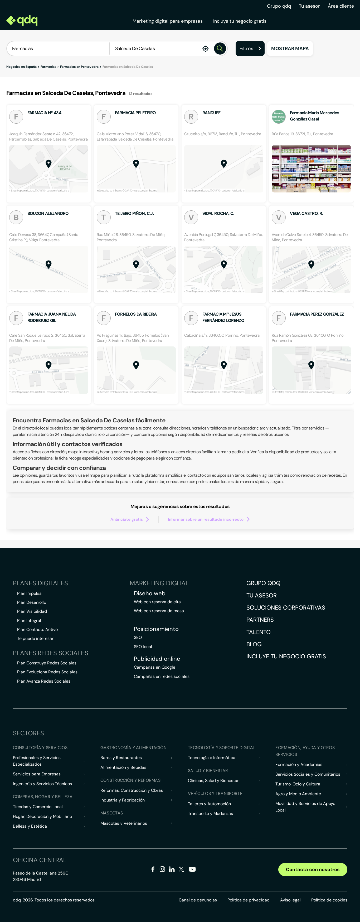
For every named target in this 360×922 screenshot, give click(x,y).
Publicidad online (157, 658)
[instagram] (162, 870)
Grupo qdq (279, 6)
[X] (181, 870)
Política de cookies (329, 900)
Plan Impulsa (29, 593)
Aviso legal (290, 900)
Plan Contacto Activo (37, 629)
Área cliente (341, 6)
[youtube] (192, 871)
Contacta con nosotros (313, 869)
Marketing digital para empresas (168, 21)
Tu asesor (309, 6)
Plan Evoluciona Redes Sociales (47, 672)
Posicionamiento (156, 629)
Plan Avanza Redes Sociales (43, 681)
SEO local (143, 646)
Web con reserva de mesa (159, 611)
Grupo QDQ (263, 583)
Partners (260, 620)
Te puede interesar (35, 638)
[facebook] (153, 870)
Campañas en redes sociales (161, 676)
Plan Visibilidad (32, 611)
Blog (254, 644)
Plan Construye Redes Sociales (46, 663)
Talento (258, 632)
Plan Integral (29, 620)
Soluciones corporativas (285, 607)
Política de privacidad (248, 900)
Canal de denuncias (198, 900)
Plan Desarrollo (31, 602)
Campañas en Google (154, 667)
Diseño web (150, 593)
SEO (138, 637)
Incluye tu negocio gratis (239, 21)
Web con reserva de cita (157, 602)
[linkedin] (172, 870)
